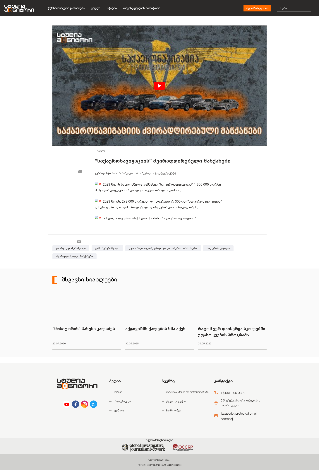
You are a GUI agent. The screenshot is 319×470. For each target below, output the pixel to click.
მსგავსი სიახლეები (88, 279)
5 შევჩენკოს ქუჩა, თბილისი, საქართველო (240, 403)
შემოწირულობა (257, 8)
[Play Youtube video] (159, 85)
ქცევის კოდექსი (176, 401)
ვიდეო (95, 8)
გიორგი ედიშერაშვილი (71, 248)
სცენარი (119, 410)
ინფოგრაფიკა (122, 401)
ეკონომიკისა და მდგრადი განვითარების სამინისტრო (163, 248)
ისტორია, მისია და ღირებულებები (187, 391)
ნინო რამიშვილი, (123, 173)
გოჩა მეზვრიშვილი (107, 248)
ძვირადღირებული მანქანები (74, 256)
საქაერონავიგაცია (218, 248)
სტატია (112, 8)
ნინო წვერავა (143, 173)
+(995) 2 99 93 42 (233, 393)
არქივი (118, 391)
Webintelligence (174, 464)
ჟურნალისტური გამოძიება (66, 8)
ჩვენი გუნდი (173, 410)
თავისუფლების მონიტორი (141, 8)
